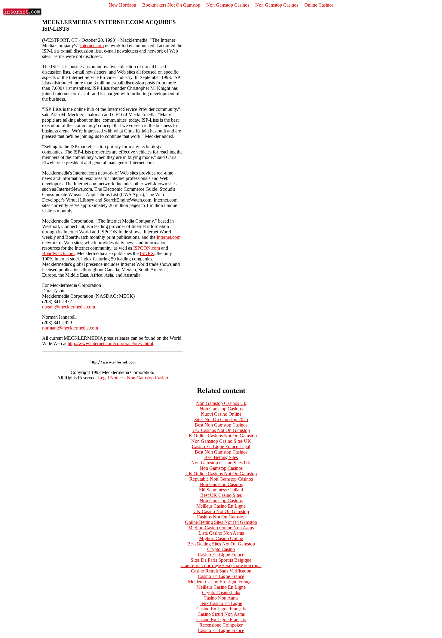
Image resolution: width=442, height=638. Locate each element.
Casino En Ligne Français (221, 608)
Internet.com (92, 45)
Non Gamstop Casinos (227, 5)
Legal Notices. (112, 377)
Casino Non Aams (221, 597)
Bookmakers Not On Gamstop (171, 5)
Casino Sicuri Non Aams (221, 614)
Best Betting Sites (221, 457)
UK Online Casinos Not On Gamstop (221, 435)
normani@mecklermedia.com (70, 327)
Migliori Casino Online (221, 538)
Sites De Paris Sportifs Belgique (221, 560)
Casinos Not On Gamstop (221, 516)
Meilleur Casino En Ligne (221, 506)
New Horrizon (122, 5)
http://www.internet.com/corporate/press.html (110, 343)
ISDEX (147, 253)
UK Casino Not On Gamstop (221, 511)
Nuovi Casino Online (221, 414)
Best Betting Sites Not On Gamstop (221, 543)
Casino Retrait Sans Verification (221, 570)
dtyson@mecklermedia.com (68, 306)
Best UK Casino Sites (221, 495)
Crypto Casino (221, 549)
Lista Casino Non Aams (221, 533)
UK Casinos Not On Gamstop (221, 430)
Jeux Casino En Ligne (221, 603)
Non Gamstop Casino (147, 377)
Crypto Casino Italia (221, 592)
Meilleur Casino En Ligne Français (221, 581)
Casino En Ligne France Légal (221, 446)
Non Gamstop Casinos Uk (221, 403)
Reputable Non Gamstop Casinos (221, 479)
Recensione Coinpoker (221, 624)
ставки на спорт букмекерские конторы (221, 565)
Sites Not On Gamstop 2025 (221, 419)
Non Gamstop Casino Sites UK (221, 441)
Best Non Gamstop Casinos (221, 424)
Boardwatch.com (58, 253)
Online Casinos (318, 5)
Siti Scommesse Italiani (221, 489)
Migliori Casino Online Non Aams (221, 527)
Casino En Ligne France (221, 554)
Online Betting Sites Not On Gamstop (221, 522)
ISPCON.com (146, 248)
